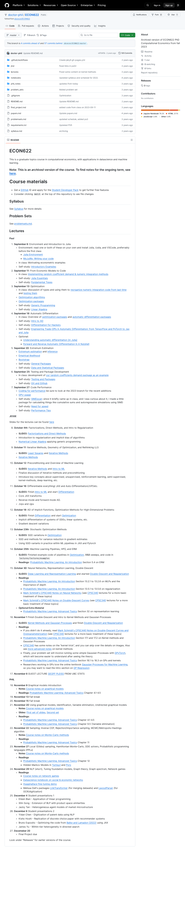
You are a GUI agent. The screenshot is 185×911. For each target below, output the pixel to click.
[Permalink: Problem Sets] (7, 216)
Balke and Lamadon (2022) (81, 822)
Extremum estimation (30, 351)
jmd (12, 66)
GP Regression (81, 667)
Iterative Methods (58, 453)
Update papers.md (68, 113)
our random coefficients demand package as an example (77, 375)
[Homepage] (7, 5)
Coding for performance (32, 390)
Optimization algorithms (32, 297)
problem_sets (17, 89)
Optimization (65, 95)
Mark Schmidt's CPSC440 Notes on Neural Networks (52, 592)
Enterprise (86, 5)
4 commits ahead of (30, 43)
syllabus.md (16, 131)
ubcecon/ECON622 (22, 19)
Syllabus (18, 208)
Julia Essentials (39, 278)
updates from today (68, 83)
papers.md (16, 113)
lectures (14, 72)
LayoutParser (106, 788)
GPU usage (25, 394)
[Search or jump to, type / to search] (148, 5)
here (12, 173)
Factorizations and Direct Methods (47, 433)
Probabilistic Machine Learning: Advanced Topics (50, 611)
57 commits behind (53, 43)
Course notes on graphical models (45, 688)
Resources (50, 5)
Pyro (68, 764)
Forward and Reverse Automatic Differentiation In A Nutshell (56, 344)
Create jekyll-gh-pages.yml (72, 60)
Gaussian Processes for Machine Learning (104, 664)
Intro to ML (59, 468)
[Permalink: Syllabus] (7, 201)
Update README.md (33, 53)
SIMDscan (36, 398)
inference (52, 351)
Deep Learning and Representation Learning (52, 573)
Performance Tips (41, 410)
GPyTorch (120, 652)
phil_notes (15, 83)
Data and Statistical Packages (47, 367)
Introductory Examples (43, 266)
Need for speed (39, 406)
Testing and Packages (43, 379)
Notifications (141, 15)
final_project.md (18, 107)
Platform (17, 5)
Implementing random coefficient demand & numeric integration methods (68, 274)
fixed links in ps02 (67, 66)
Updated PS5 (65, 125)
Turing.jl (56, 764)
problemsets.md (18, 119)
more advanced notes (40, 648)
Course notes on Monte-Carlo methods (47, 734)
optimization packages (54, 316)
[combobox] (100, 35)
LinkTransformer (59, 788)
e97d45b (101, 53)
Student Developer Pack (65, 190)
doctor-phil (15, 15)
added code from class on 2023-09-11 (77, 107)
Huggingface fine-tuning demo (40, 784)
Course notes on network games (41, 775)
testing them (30, 293)
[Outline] (131, 140)
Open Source (68, 5)
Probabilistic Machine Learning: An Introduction (56, 562)
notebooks (16, 78)
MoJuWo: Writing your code (38, 258)
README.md (17, 101)
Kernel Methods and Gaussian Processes (50, 622)
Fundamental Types (41, 282)
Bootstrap (24, 359)
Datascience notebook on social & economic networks (53, 779)
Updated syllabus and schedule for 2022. (78, 78)
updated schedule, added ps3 (73, 119)
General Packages (41, 363)
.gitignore (15, 95)
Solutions (33, 5)
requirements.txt (18, 125)
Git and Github (39, 383)
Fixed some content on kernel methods (77, 72)
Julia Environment (33, 254)
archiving (63, 131)
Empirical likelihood (29, 355)
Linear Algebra (39, 309)
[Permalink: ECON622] (7, 151)
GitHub (24, 190)
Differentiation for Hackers (46, 324)
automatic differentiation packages (92, 316)
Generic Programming (43, 305)
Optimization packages (31, 301)
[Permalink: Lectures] (7, 231)
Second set (53, 712)
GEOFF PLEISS (56, 673)
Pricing (102, 5)
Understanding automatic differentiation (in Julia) (50, 340)
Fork (158, 15)
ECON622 (32, 15)
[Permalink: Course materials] (7, 182)
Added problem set (68, 89)
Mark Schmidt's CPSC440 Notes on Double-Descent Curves (56, 600)
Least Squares (35, 453)
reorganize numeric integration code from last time (98, 289)
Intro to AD (37, 320)
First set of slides (36, 712)
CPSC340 (92, 592)
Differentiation (66, 491)
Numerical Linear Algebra (32, 441)
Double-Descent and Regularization (109, 573)
